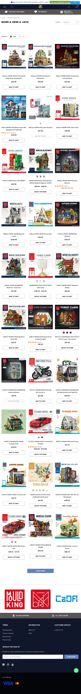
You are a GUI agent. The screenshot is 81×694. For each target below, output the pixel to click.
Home (3, 18)
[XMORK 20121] (40, 123)
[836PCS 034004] (36, 490)
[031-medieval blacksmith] (37, 176)
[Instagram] (8, 664)
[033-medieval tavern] (44, 176)
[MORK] (41, 599)
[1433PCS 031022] (40, 281)
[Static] (39, 437)
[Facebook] (4, 664)
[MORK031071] (64, 332)
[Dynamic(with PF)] (42, 437)
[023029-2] (15, 542)
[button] (76, 670)
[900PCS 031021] (37, 281)
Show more (40, 571)
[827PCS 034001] (33, 490)
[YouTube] (13, 664)
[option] (14, 12)
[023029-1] (12, 542)
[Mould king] (14, 599)
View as (4, 36)
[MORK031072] (67, 332)
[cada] (67, 599)
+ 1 (47, 491)
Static (7, 537)
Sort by (57, 22)
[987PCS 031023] (44, 281)
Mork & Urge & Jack (14, 18)
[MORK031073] (70, 332)
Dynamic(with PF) (16, 537)
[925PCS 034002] (40, 490)
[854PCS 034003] (43, 490)
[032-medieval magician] (40, 176)
